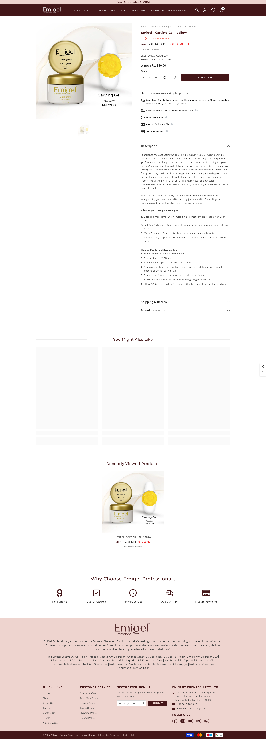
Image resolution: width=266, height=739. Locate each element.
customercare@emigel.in (191, 708)
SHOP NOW (154, 2)
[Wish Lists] (213, 10)
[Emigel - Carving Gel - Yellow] (133, 502)
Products (156, 26)
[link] (67, 433)
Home (144, 26)
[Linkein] (198, 721)
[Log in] (205, 10)
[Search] (197, 10)
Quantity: (146, 71)
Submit (157, 703)
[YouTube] (190, 721)
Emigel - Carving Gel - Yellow (133, 536)
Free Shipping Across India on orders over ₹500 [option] (133, 2)
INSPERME (129, 735)
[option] (84, 71)
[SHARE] (165, 77)
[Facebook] (174, 721)
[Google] (206, 721)
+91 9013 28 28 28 (187, 704)
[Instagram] (182, 721)
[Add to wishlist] (174, 77)
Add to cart (205, 77)
